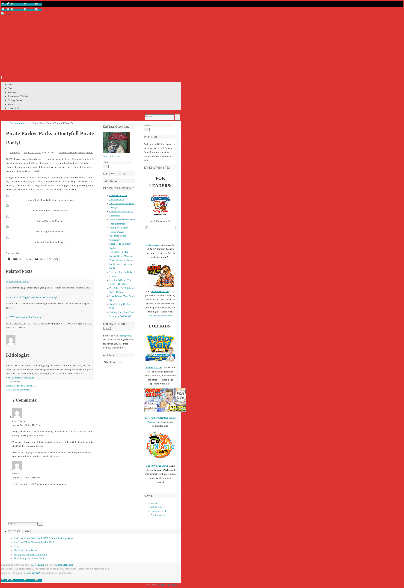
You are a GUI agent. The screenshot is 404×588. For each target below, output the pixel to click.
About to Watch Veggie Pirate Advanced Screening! (31, 297)
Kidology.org (124, 335)
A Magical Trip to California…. (21, 385)
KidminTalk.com (160, 291)
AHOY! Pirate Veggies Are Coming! (24, 317)
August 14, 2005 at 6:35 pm (26, 477)
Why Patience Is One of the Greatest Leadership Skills (121, 264)
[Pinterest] (29, 4)
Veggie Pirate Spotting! (17, 281)
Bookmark (15, 381)
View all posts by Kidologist (21, 377)
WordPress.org (157, 515)
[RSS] (38, 4)
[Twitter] (8, 4)
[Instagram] (17, 4)
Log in (153, 503)
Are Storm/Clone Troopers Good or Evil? (34, 542)
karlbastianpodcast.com (160, 315)
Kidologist (15, 152)
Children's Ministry (19, 123)
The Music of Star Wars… (18, 389)
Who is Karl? (33, 573)
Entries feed (156, 507)
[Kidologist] (3, 4)
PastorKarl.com (154, 367)
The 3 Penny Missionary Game (29, 558)
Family (81, 152)
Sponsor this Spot (111, 156)
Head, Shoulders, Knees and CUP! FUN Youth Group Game (43, 538)
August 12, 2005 (32, 152)
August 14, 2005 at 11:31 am (26, 425)
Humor (89, 152)
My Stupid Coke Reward (26, 550)
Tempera (161, 584)
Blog (16, 546)
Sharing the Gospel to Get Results (30, 554)
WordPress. (173, 584)
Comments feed (158, 511)
